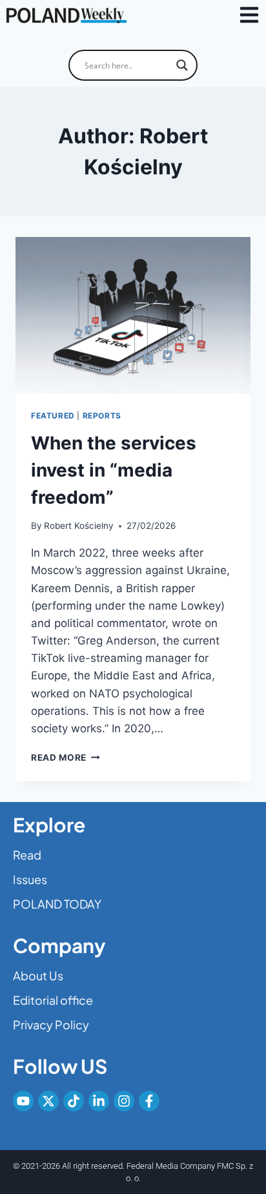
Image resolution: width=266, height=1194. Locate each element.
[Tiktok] (73, 1101)
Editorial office (53, 1000)
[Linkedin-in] (98, 1101)
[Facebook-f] (149, 1101)
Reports (102, 415)
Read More (65, 757)
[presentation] (133, 315)
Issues (30, 879)
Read (27, 854)
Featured (53, 415)
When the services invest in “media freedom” (113, 470)
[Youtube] (23, 1101)
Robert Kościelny (79, 525)
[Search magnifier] (182, 65)
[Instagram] (124, 1101)
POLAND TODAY (57, 903)
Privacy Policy (51, 1024)
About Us (38, 975)
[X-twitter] (48, 1101)
